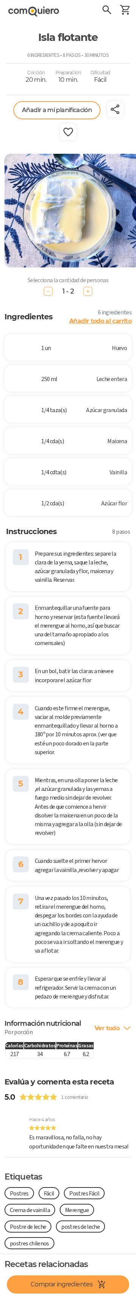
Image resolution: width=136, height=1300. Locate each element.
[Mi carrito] (124, 10)
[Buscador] (106, 10)
